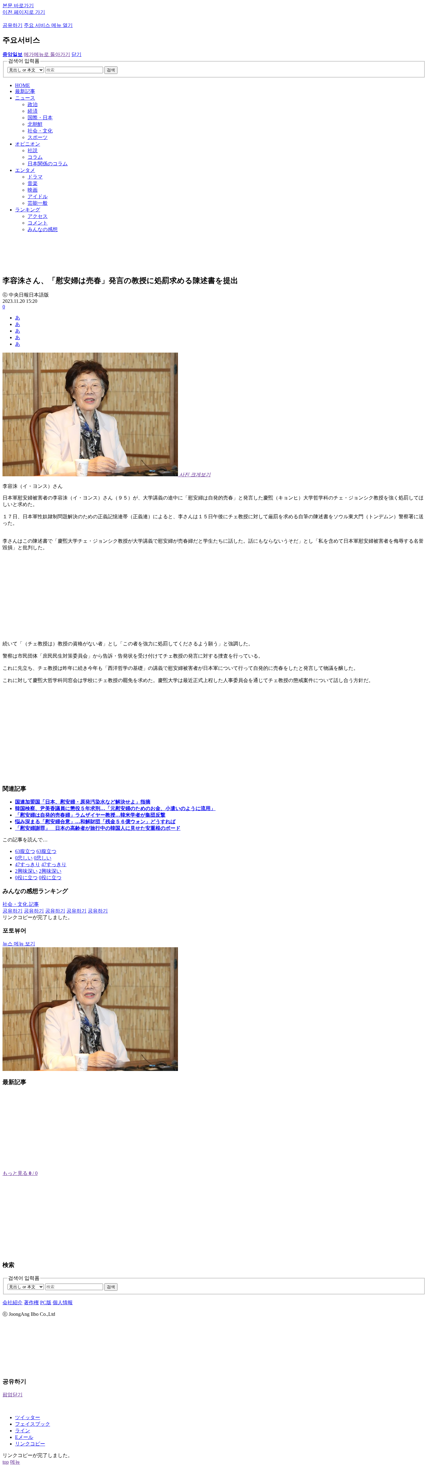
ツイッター (27, 1417)
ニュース (25, 98)
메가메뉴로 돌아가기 (47, 54)
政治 (33, 104)
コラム (35, 157)
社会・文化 (40, 130)
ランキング (27, 209)
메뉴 (15, 1462)
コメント (38, 222)
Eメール (24, 1437)
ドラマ (35, 176)
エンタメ (25, 170)
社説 (33, 150)
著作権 (31, 1302)
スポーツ (38, 137)
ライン (22, 1430)
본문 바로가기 (18, 5)
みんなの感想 (43, 229)
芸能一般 (38, 203)
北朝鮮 (35, 124)
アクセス (38, 216)
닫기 (76, 54)
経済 (33, 111)
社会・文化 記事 (21, 904)
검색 (111, 70)
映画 (33, 190)
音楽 (33, 183)
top (6, 1462)
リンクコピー (30, 1443)
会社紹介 (13, 1302)
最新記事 (25, 91)
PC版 (45, 1302)
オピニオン (27, 144)
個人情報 (63, 1302)
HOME (22, 85)
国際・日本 (40, 117)
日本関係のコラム (48, 163)
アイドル (38, 196)
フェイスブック (32, 1424)
